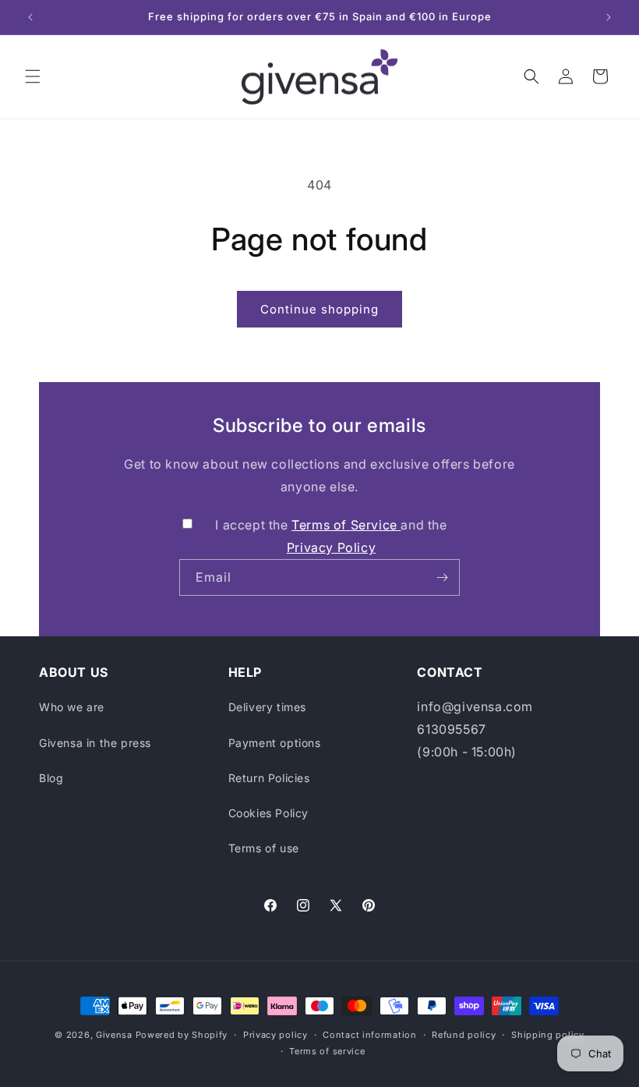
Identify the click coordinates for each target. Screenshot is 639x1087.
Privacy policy (275, 1034)
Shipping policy (547, 1034)
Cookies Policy (268, 813)
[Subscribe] (442, 577)
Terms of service (327, 1051)
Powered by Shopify (182, 1034)
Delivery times (267, 706)
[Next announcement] (608, 17)
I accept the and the (331, 536)
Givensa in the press (95, 742)
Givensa (114, 1034)
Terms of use (263, 848)
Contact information (369, 1034)
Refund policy (464, 1034)
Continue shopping (319, 309)
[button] (33, 76)
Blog (51, 777)
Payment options (274, 742)
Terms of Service (346, 525)
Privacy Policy (331, 547)
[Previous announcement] (30, 17)
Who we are (71, 706)
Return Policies (269, 777)
